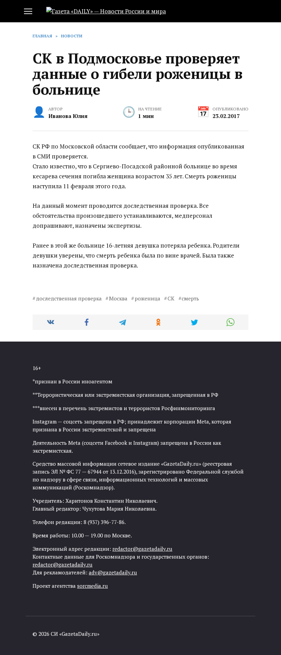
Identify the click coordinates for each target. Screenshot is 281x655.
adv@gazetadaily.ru (113, 572)
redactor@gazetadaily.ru (142, 548)
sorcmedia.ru (92, 585)
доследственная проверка (69, 298)
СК (171, 298)
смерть (190, 298)
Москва (118, 298)
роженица (147, 298)
